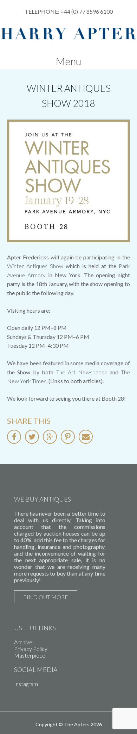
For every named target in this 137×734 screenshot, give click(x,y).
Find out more (45, 596)
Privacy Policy (30, 648)
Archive (23, 642)
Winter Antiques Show (35, 266)
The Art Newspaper (81, 372)
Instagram (26, 683)
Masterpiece (29, 655)
